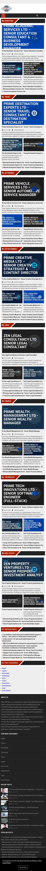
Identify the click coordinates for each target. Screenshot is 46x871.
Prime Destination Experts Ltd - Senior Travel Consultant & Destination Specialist (23, 127)
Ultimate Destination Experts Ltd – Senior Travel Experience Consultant (23, 167)
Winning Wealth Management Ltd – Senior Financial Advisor (22, 472)
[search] (37, 15)
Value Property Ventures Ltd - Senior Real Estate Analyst (21, 624)
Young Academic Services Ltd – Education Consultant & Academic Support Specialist (34, 77)
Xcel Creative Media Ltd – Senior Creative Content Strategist (34, 305)
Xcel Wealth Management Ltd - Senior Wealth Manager (21, 469)
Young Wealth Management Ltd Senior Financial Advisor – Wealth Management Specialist (23, 467)
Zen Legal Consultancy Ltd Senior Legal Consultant (19, 355)
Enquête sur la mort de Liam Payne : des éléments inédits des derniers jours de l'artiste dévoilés (27, 825)
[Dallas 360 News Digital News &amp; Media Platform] (6, 8)
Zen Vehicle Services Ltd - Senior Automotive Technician (12, 229)
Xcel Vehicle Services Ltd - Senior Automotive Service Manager (23, 238)
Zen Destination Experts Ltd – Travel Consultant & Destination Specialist (12, 153)
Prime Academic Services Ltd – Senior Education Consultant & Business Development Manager (23, 51)
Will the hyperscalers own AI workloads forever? (24, 813)
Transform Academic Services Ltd (14, 91)
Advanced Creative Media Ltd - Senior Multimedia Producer (22, 658)
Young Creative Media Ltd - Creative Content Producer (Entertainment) (23, 317)
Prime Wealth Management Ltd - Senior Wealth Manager (21, 431)
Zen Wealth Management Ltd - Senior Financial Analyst (12, 457)
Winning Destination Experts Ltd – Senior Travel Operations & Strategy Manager (23, 162)
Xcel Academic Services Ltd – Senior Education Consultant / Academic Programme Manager (23, 86)
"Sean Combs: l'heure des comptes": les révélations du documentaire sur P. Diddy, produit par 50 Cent (27, 801)
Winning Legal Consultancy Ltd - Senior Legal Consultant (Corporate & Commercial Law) (23, 393)
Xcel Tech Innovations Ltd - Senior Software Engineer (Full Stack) (34, 533)
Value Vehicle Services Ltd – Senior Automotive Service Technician (23, 243)
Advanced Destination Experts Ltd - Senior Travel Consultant (22, 650)
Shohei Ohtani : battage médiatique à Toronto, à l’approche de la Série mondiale (27, 795)
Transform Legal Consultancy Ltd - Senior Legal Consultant (22, 395)
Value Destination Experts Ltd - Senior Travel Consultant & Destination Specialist (23, 165)
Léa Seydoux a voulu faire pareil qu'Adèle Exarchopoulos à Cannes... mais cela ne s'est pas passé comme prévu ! (21, 635)
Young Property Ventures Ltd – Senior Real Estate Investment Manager (34, 609)
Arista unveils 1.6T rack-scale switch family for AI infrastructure (18, 640)
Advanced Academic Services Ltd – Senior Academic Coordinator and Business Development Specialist (19, 647)
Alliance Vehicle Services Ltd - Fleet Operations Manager (21, 655)
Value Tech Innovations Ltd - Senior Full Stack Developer (21, 548)
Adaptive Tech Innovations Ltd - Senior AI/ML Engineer (21, 653)
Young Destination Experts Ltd (34, 153)
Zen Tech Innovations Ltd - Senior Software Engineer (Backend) (12, 533)
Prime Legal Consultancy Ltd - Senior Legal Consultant (12, 381)
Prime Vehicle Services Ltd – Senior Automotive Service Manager (23, 203)
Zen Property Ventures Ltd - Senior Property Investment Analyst (23, 583)
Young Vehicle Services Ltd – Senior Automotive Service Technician (34, 229)
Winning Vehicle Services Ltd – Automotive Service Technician (23, 241)
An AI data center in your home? (19, 819)
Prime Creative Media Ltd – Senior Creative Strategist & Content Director (23, 279)
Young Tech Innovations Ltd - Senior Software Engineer (21, 543)
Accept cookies (23, 867)
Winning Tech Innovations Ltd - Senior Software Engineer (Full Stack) (23, 545)
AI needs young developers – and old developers (24, 807)
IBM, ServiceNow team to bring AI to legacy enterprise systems (23, 643)
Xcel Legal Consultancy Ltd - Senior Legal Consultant (34, 381)
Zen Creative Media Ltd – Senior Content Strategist (12, 305)
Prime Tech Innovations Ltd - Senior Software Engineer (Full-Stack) (23, 507)
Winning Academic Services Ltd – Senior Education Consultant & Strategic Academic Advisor (23, 89)
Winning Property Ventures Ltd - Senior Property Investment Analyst (23, 619)
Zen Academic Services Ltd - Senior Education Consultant (12, 77)
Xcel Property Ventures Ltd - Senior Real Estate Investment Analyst (23, 621)
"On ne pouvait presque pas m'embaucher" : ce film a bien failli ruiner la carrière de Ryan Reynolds (27, 789)
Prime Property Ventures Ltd (12, 609)
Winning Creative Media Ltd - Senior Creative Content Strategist (23, 314)
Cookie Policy (6, 863)
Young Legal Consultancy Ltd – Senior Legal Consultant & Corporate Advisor (23, 391)
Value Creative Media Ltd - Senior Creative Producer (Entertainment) (23, 319)
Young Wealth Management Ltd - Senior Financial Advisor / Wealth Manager (34, 457)
